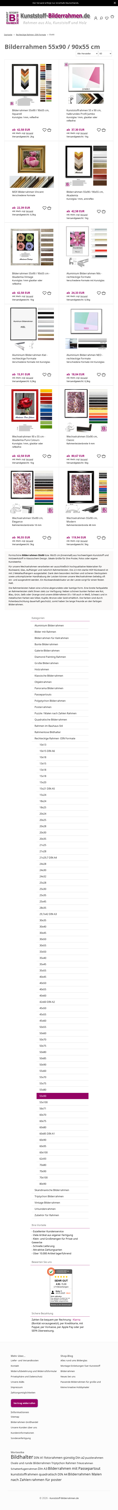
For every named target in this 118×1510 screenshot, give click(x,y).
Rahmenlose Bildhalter (48, 732)
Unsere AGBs (17, 1381)
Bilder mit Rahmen (45, 631)
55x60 (42, 1071)
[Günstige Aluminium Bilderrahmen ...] (32, 350)
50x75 (42, 1045)
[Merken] (44, 131)
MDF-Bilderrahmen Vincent (28, 192)
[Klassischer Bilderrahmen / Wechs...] (86, 431)
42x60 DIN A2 (47, 1002)
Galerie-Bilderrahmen (47, 650)
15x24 (42, 795)
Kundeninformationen (22, 1432)
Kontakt (15, 1365)
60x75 (42, 1121)
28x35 (42, 907)
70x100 (43, 1177)
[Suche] (100, 19)
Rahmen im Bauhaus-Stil (49, 726)
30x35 (42, 920)
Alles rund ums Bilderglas (74, 1360)
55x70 (42, 1077)
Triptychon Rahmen (63, 1463)
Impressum (17, 1387)
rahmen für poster (46, 1479)
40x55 (42, 989)
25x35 (42, 895)
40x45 (42, 976)
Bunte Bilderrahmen (46, 644)
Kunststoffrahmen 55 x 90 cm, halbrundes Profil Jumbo (84, 112)
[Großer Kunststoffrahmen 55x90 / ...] (86, 105)
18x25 (42, 807)
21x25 (42, 845)
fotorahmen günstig (59, 1457)
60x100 (43, 1152)
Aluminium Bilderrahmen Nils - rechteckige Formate (84, 275)
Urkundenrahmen (45, 1209)
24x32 (42, 876)
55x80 (42, 1089)
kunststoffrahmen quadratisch (34, 1474)
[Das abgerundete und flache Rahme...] (32, 105)
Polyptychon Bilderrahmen (50, 700)
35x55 (42, 970)
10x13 (42, 744)
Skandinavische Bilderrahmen (52, 1190)
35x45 (42, 964)
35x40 (42, 958)
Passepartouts (43, 694)
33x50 (42, 951)
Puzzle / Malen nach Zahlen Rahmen (56, 713)
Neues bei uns (68, 1376)
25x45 (42, 901)
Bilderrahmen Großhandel (24, 1422)
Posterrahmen (43, 707)
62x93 (42, 1158)
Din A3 (42, 1469)
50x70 (42, 1039)
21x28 (42, 851)
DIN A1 (39, 1458)
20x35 (42, 838)
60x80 (42, 1127)
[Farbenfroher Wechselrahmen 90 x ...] (32, 431)
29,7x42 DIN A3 (48, 914)
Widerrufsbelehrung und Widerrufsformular (34, 1371)
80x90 (42, 1183)
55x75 (42, 1083)
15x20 (42, 782)
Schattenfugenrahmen (24, 1469)
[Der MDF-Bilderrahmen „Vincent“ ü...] (32, 186)
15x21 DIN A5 (47, 788)
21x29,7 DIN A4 (48, 857)
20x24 (42, 813)
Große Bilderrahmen (47, 663)
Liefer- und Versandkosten (25, 1360)
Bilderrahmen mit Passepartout (74, 1468)
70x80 (42, 1165)
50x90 (42, 1064)
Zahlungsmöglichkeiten (23, 1392)
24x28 (42, 864)
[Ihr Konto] (95, 19)
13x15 (42, 763)
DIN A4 (62, 1474)
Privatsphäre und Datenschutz (26, 1376)
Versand (29, 133)
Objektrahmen (43, 682)
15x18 (42, 776)
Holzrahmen (42, 669)
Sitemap (15, 1416)
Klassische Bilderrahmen (49, 675)
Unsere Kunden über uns (24, 1427)
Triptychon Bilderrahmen (49, 1196)
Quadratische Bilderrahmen (51, 719)
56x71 (42, 1108)
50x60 (42, 1033)
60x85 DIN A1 (47, 1133)
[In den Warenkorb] (49, 130)
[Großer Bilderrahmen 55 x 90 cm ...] (86, 186)
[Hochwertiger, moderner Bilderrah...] (86, 513)
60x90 (42, 1140)
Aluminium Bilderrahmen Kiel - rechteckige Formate (29, 356)
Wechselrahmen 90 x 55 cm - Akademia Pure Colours (28, 438)
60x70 (42, 1114)
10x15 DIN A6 (47, 751)
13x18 (42, 769)
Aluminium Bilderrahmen (49, 625)
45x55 (42, 1014)
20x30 (42, 832)
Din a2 (80, 1458)
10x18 (42, 757)
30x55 (42, 945)
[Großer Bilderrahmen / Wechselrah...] (32, 268)
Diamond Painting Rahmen (50, 657)
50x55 (42, 1027)
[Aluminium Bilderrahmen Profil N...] (86, 350)
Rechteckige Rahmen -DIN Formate (55, 738)
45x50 (42, 1008)
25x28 (42, 882)
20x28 (42, 826)
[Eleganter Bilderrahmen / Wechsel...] (32, 513)
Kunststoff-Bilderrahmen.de (64, 1498)
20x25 (42, 820)
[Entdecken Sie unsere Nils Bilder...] (86, 268)
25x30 (42, 889)
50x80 (42, 1052)
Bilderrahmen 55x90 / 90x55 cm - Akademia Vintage (31, 275)
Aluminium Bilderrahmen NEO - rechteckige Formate (85, 356)
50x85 (42, 1058)
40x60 (42, 995)
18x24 (42, 801)
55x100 (43, 1102)
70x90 (42, 1171)
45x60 (42, 1020)
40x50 (42, 983)
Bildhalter (22, 1457)
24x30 (42, 870)
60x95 (42, 1146)
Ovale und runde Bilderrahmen (31, 1463)
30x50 (42, 939)
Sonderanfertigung (21, 1438)
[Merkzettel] (106, 19)
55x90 (42, 1096)
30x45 (42, 933)
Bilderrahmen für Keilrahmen (52, 638)
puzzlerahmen (94, 1458)
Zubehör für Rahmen (47, 1215)
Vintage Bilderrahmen (47, 1202)
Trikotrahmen (85, 1463)
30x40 (42, 926)
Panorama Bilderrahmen (49, 688)
